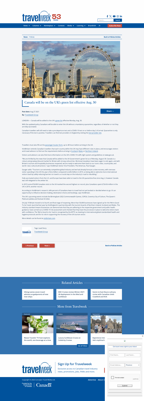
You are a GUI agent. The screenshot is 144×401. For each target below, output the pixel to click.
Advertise (92, 380)
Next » (47, 246)
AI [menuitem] (99, 26)
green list (59, 120)
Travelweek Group (31, 115)
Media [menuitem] (69, 26)
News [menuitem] (26, 26)
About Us (102, 380)
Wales (80, 151)
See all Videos (82, 346)
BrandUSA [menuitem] (92, 26)
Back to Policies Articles (112, 37)
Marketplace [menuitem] (48, 26)
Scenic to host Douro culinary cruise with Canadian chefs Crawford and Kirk (104, 294)
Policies (31, 37)
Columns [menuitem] (36, 26)
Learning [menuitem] (80, 26)
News (26, 37)
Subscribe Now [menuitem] (115, 26)
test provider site (95, 133)
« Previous (30, 246)
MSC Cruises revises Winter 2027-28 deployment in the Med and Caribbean (71, 294)
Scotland (74, 151)
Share (109, 111)
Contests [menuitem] (61, 26)
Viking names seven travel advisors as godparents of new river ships (36, 294)
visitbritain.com (49, 218)
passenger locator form (54, 145)
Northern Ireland (91, 151)
